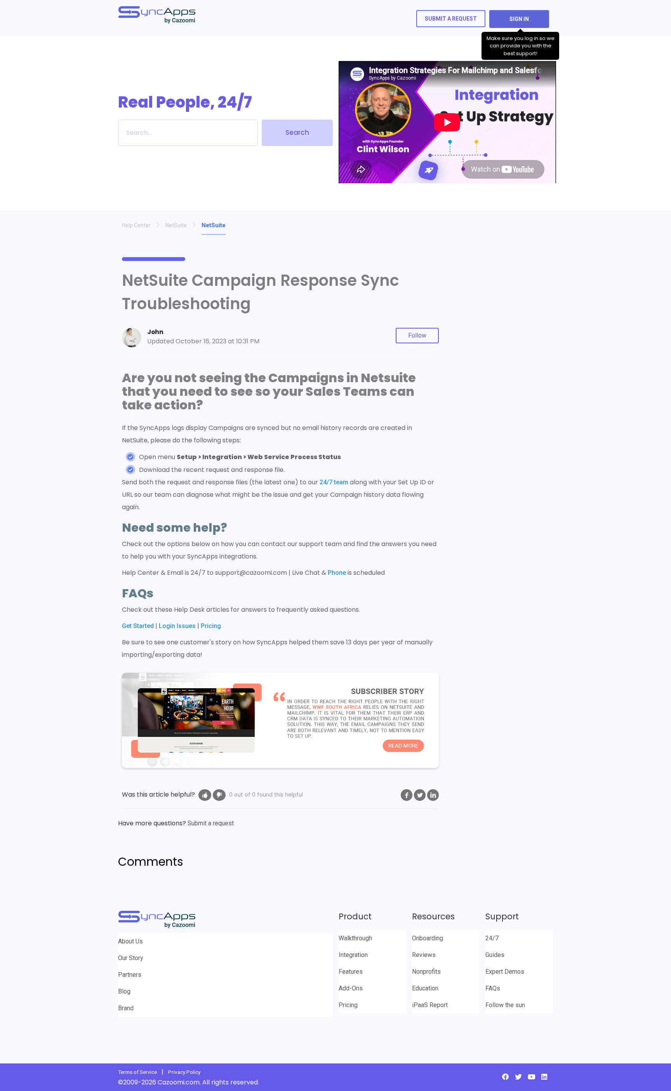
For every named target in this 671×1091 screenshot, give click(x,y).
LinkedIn (433, 795)
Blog (124, 991)
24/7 (492, 938)
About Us (130, 941)
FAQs (492, 988)
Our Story (130, 958)
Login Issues (177, 626)
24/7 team (334, 482)
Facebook (406, 795)
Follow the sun (505, 1005)
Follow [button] (417, 335)
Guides (494, 955)
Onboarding (427, 938)
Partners (129, 974)
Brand (126, 1008)
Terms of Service (137, 1072)
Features (351, 971)
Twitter (420, 795)
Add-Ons (351, 988)
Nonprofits (426, 971)
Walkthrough (355, 938)
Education (425, 988)
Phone (337, 572)
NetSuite (176, 225)
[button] (204, 795)
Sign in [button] (519, 19)
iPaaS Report (430, 1005)
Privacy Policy (184, 1072)
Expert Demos (504, 971)
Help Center (136, 225)
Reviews (424, 955)
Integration (353, 955)
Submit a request (451, 19)
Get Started (138, 626)
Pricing (211, 626)
